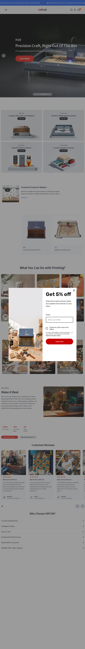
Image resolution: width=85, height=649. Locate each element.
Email (48, 315)
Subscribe (59, 342)
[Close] (74, 290)
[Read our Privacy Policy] (72, 332)
